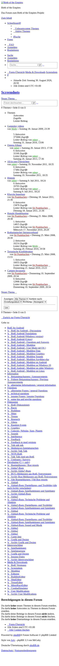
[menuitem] (26, 28)
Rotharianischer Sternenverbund (22, 232)
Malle (14, 129)
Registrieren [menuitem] (13, 50)
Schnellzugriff (14, 23)
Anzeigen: (9, 299)
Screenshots (10, 92)
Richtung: (28, 301)
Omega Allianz (14, 145)
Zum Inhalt (6, 18)
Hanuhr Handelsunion (17, 213)
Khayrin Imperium (16, 194)
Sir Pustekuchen (19, 197)
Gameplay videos (15, 126)
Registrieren (13, 60)
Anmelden (12, 58)
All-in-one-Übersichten (18, 161)
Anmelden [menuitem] (12, 47)
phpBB (16, 635)
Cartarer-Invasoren (16, 270)
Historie (11, 178)
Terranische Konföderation (20, 251)
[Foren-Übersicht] (12, 2)
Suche (10, 55)
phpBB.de (34, 645)
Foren (10, 39)
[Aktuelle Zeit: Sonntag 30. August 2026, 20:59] (8, 77)
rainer (35, 139)
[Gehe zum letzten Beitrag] (39, 139)
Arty (13, 640)
